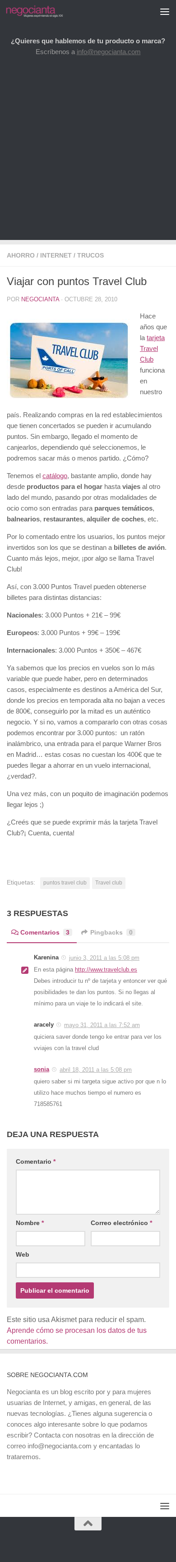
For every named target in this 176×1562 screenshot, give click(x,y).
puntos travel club (65, 883)
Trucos (90, 255)
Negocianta (40, 299)
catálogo (54, 475)
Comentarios (44, 932)
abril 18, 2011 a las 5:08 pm (96, 1069)
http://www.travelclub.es (106, 969)
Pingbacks (111, 932)
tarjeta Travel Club (152, 348)
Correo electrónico (121, 1222)
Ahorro (21, 255)
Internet (56, 255)
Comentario (36, 1161)
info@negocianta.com (109, 51)
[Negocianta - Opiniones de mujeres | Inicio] (44, 11)
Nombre (30, 1222)
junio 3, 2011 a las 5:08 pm (104, 957)
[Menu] (164, 11)
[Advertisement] (88, 152)
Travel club (108, 883)
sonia (41, 1069)
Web (22, 1254)
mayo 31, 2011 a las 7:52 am (102, 1025)
